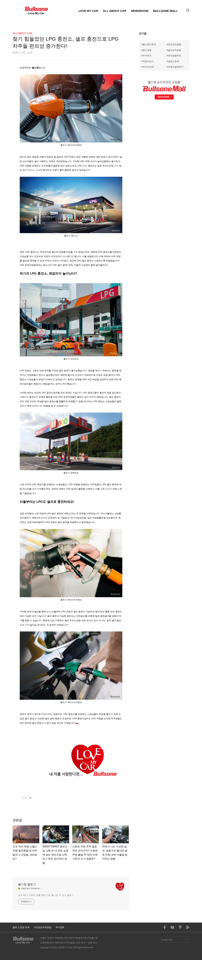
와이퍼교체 (148, 67)
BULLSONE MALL (165, 10)
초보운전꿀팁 (174, 44)
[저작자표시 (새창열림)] (30, 798)
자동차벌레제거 (175, 67)
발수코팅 (147, 50)
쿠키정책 (59, 927)
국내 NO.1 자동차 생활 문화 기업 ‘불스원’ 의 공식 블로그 (46, 895)
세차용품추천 (174, 55)
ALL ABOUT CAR (114, 10)
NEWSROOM (139, 10)
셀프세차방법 (174, 50)
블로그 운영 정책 (21, 927)
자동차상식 (148, 61)
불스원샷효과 (149, 44)
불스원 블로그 (27, 884)
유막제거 (147, 55)
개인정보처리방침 (42, 927)
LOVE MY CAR (88, 10)
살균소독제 (173, 61)
